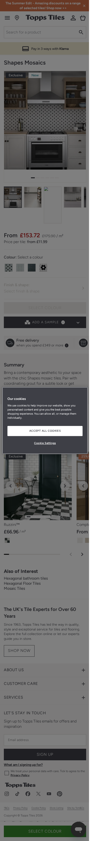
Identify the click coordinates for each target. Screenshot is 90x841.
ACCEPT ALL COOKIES (45, 431)
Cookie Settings (45, 443)
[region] (45, 420)
